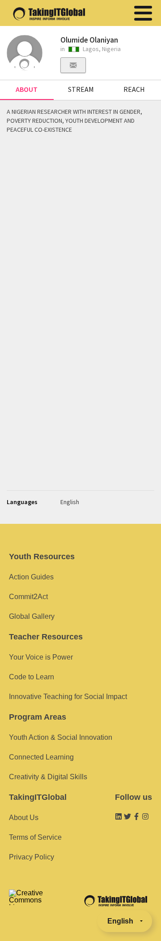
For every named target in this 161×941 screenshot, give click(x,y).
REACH (134, 89)
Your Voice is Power (41, 657)
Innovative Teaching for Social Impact (68, 696)
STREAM (81, 89)
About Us (23, 817)
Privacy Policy (31, 857)
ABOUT (27, 89)
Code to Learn (31, 677)
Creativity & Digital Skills (48, 777)
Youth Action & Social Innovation (60, 737)
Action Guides (31, 577)
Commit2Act (28, 596)
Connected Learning (41, 757)
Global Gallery (32, 616)
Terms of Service (35, 837)
